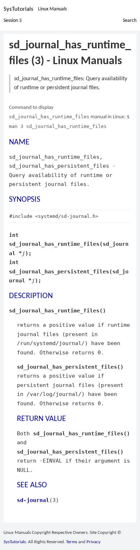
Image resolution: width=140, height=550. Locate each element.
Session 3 (13, 20)
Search (129, 20)
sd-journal (33, 500)
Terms (71, 542)
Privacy (94, 542)
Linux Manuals (52, 9)
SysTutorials (18, 9)
